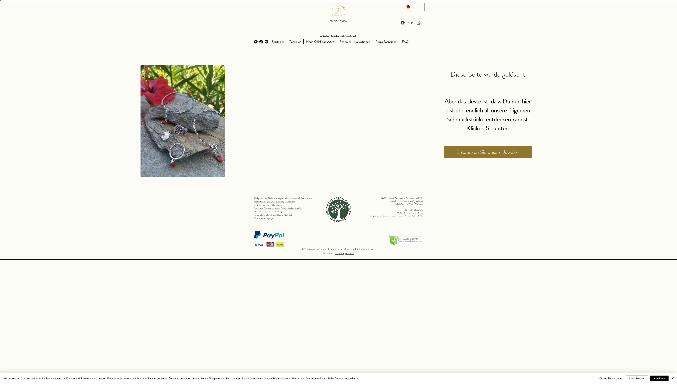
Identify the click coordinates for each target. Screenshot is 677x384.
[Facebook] (256, 41)
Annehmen (659, 378)
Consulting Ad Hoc (344, 253)
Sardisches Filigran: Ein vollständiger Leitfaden (274, 201)
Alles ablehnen (637, 378)
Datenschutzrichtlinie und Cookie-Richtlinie (273, 215)
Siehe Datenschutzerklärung (343, 378)
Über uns (258, 211)
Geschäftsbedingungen (264, 218)
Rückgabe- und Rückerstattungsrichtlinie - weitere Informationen (283, 198)
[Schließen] (673, 378)
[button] (419, 23)
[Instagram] (261, 41)
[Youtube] (266, 41)
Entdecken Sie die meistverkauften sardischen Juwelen (278, 208)
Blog (280, 211)
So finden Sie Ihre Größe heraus (268, 205)
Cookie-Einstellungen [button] (611, 378)
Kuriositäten (268, 211)
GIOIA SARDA (338, 21)
